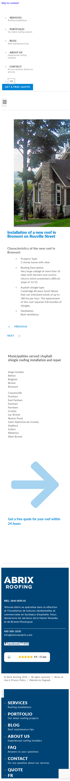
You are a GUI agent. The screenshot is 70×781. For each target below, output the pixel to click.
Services (17, 19)
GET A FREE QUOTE (17, 87)
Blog (18, 42)
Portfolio (20, 30)
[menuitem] (11, 81)
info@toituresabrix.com (18, 635)
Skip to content (10, 3)
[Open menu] (4, 102)
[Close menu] (2, 693)
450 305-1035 (12, 631)
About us (17, 55)
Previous (20, 326)
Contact (20, 69)
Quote (15, 770)
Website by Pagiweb (40, 680)
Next (10, 335)
